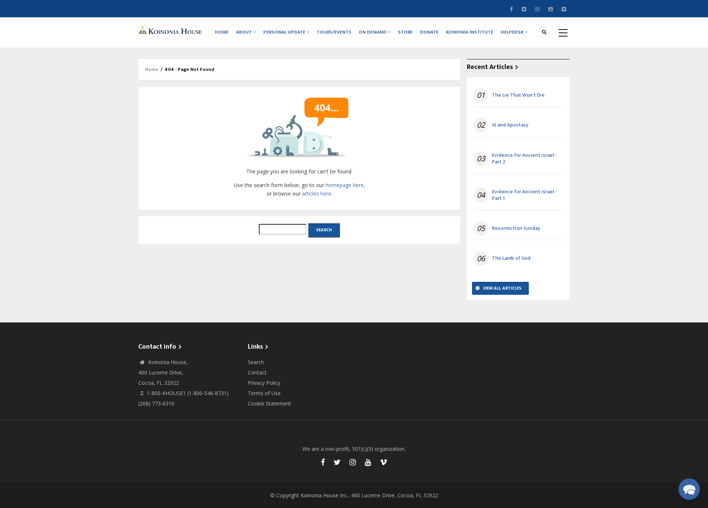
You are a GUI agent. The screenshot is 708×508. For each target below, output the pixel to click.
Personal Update (284, 32)
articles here (316, 193)
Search (256, 362)
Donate (429, 32)
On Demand (373, 32)
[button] (689, 489)
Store (405, 32)
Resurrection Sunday (516, 228)
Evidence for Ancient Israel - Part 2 (524, 158)
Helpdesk (513, 32)
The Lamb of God (511, 258)
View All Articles (502, 288)
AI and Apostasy (510, 125)
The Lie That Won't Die (518, 95)
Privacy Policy (264, 382)
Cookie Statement (269, 403)
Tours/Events (334, 32)
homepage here (345, 185)
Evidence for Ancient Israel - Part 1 (524, 195)
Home (222, 32)
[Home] (171, 29)
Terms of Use (264, 393)
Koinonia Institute (469, 32)
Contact (257, 372)
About (244, 32)
